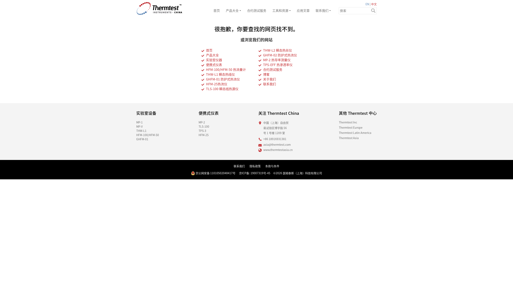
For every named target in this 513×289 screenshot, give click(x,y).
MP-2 (202, 122)
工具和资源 (280, 10)
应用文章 (303, 10)
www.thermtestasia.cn (278, 150)
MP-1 (139, 122)
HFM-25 (204, 135)
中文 (374, 4)
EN (367, 4)
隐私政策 (255, 166)
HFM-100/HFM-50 (147, 135)
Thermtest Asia (349, 138)
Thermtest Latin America (355, 133)
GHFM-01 (142, 139)
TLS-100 (204, 126)
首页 (216, 10)
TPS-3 (202, 131)
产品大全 (232, 10)
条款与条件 (272, 166)
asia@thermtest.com (277, 144)
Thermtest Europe (351, 127)
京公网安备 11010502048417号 (215, 173)
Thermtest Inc (348, 122)
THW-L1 (141, 131)
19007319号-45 (260, 173)
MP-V (139, 126)
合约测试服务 (256, 10)
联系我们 (322, 10)
